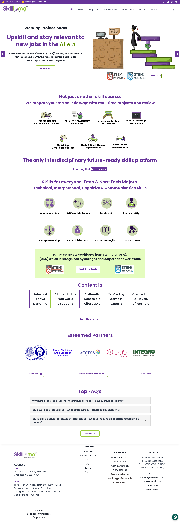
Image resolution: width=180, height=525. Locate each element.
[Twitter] (164, 2)
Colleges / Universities (39, 513)
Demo (88, 472)
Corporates (38, 517)
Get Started (87, 269)
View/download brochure (92, 373)
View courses (120, 470)
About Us (88, 451)
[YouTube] (176, 2)
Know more (46, 68)
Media (88, 459)
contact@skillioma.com (151, 477)
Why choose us (88, 455)
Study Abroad (110, 9)
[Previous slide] (3, 54)
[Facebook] (159, 2)
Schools (39, 510)
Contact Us (152, 485)
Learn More (155, 75)
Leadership (120, 461)
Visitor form (152, 489)
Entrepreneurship (120, 457)
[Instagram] (172, 2)
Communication (120, 465)
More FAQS (90, 433)
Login (88, 468)
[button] (36, 374)
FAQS (88, 463)
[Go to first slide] (177, 54)
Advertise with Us (152, 481)
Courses (142, 9)
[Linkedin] (168, 2)
